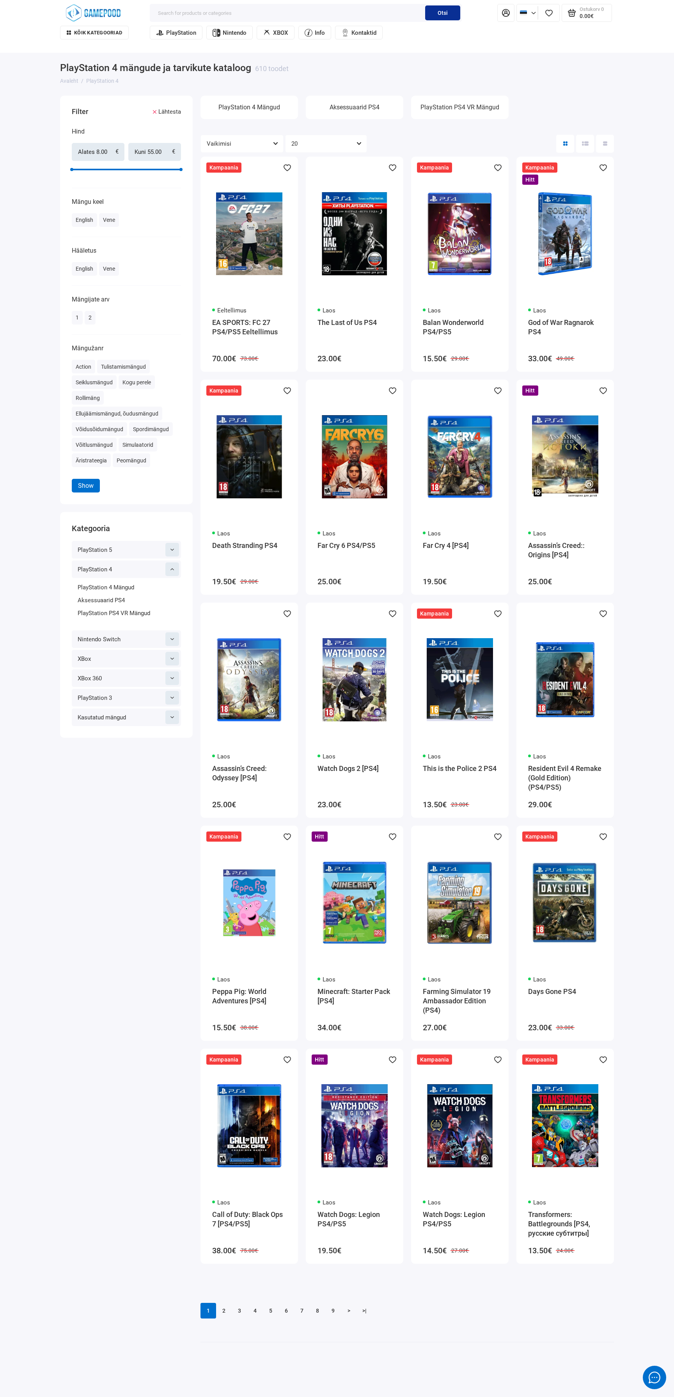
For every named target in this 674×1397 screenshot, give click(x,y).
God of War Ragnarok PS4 (561, 327)
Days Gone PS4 (552, 991)
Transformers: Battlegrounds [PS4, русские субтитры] (559, 1223)
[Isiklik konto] (505, 13)
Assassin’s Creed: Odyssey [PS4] (239, 773)
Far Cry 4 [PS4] (446, 545)
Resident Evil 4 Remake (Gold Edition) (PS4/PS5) (564, 777)
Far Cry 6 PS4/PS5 (346, 545)
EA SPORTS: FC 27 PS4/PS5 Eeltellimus (245, 327)
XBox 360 (90, 678)
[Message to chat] (654, 1377)
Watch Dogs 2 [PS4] (348, 768)
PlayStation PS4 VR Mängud (114, 613)
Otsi (443, 13)
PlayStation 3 (95, 697)
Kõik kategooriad (98, 33)
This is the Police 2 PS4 (460, 768)
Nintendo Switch (99, 639)
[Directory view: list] (585, 144)
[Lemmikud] (548, 13)
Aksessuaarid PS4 (101, 600)
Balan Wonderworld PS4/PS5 (453, 327)
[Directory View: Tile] (565, 144)
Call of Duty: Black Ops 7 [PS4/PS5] (247, 1219)
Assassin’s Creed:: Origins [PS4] (556, 550)
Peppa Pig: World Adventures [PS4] (239, 996)
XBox (84, 658)
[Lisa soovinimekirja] (287, 167)
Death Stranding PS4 (244, 545)
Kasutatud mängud (102, 717)
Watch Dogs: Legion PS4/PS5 (348, 1219)
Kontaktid (363, 32)
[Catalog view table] (605, 144)
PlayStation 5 (95, 549)
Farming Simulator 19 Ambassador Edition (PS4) (457, 1000)
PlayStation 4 (95, 569)
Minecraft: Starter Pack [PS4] (353, 996)
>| (364, 1311)
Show (86, 485)
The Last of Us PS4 (347, 322)
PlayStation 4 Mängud (106, 587)
